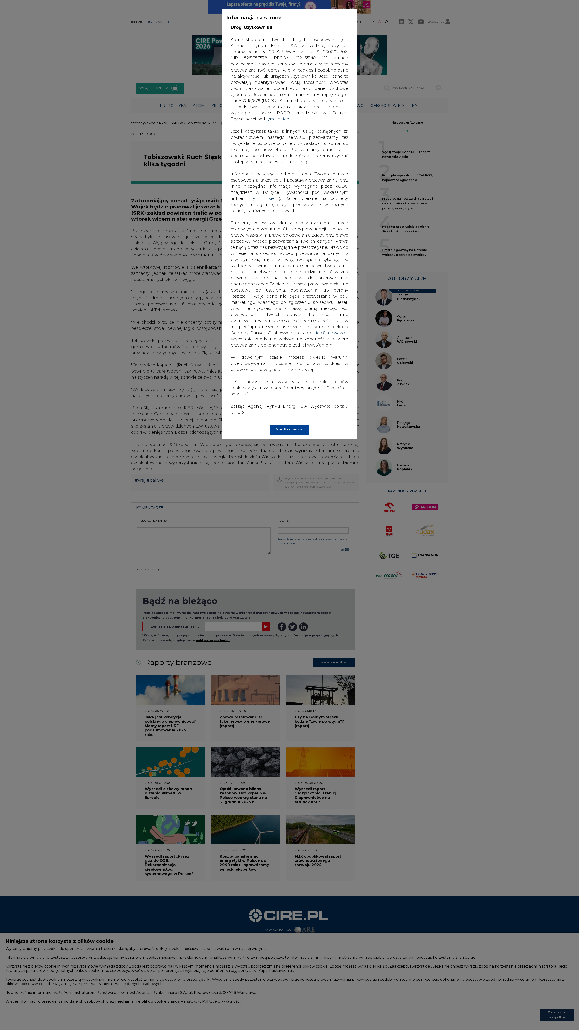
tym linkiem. (279, 119)
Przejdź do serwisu (289, 429)
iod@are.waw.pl (332, 332)
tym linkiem (265, 198)
